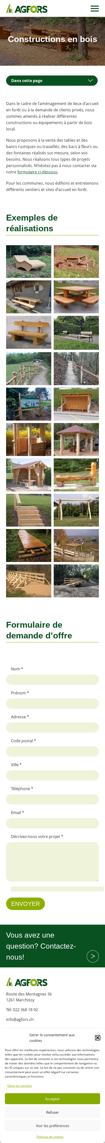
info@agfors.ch (20, 1019)
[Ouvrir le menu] (95, 8)
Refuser (52, 1112)
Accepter (52, 1098)
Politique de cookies (50, 1137)
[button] (97, 1037)
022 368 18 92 (25, 1009)
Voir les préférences (52, 1125)
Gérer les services (19, 1086)
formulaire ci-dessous (37, 172)
